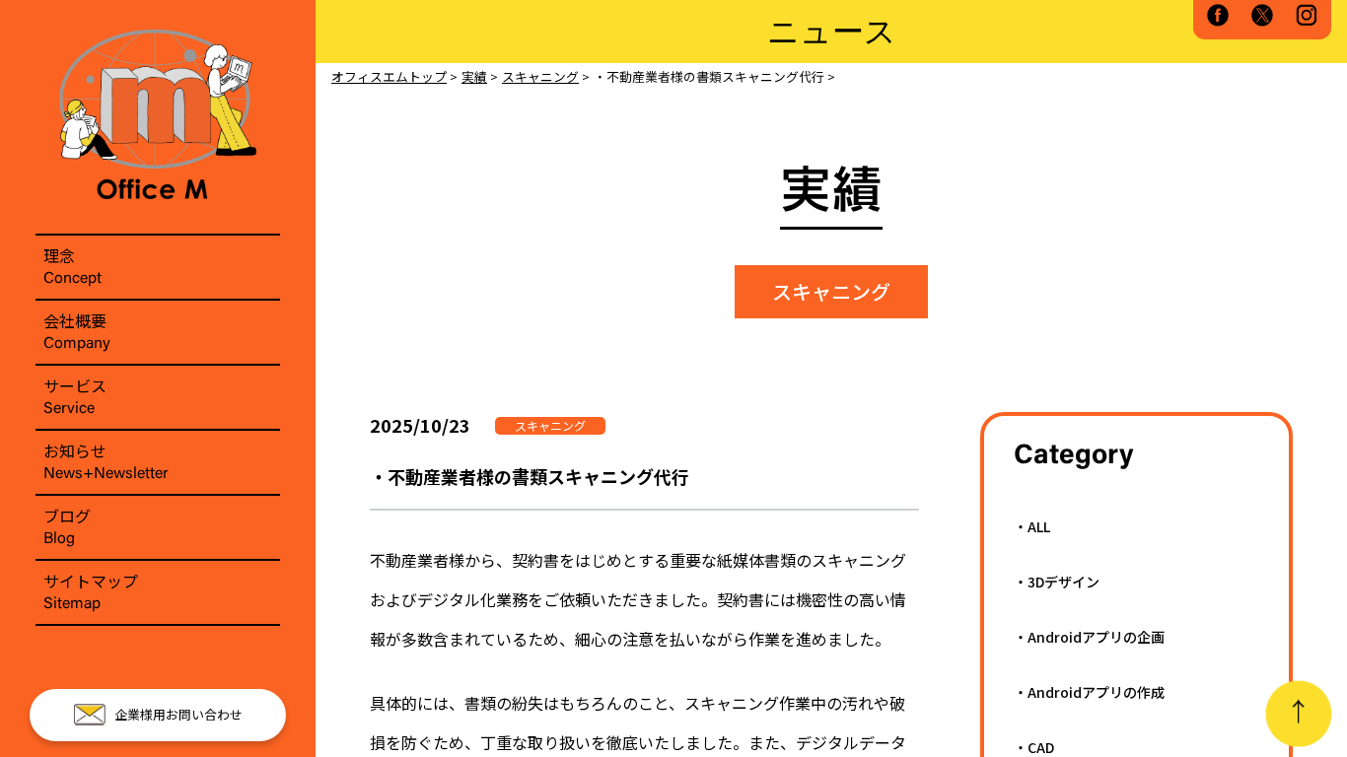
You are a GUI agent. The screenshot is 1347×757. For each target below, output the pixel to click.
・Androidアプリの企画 (1089, 637)
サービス (74, 395)
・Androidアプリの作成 (1089, 692)
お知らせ (106, 460)
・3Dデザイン (1056, 581)
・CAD (1034, 747)
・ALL (1032, 526)
